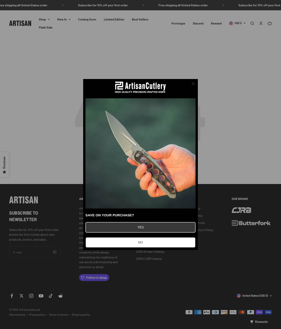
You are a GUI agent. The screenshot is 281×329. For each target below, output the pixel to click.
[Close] (193, 83)
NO (140, 242)
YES (140, 227)
